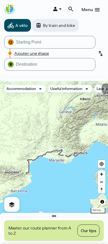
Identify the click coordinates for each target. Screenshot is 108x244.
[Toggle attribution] (102, 202)
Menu (87, 9)
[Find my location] (101, 164)
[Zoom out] (101, 182)
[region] (54, 147)
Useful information (66, 88)
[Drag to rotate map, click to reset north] (101, 189)
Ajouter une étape (31, 53)
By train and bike (59, 25)
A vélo (21, 25)
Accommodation (21, 88)
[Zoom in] (101, 174)
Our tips (88, 230)
